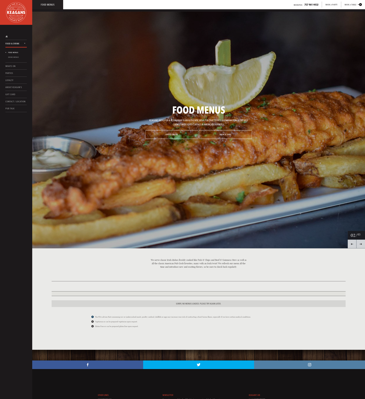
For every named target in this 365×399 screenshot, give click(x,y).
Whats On (10, 66)
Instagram (309, 364)
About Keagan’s (13, 87)
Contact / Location (15, 101)
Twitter (198, 364)
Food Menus (13, 52)
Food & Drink (12, 43)
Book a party (331, 5)
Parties (9, 73)
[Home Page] (16, 12)
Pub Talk (10, 108)
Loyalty (9, 80)
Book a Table (225, 134)
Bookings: (306, 4)
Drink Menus (13, 57)
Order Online (172, 134)
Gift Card (10, 94)
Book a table (350, 5)
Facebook (87, 364)
